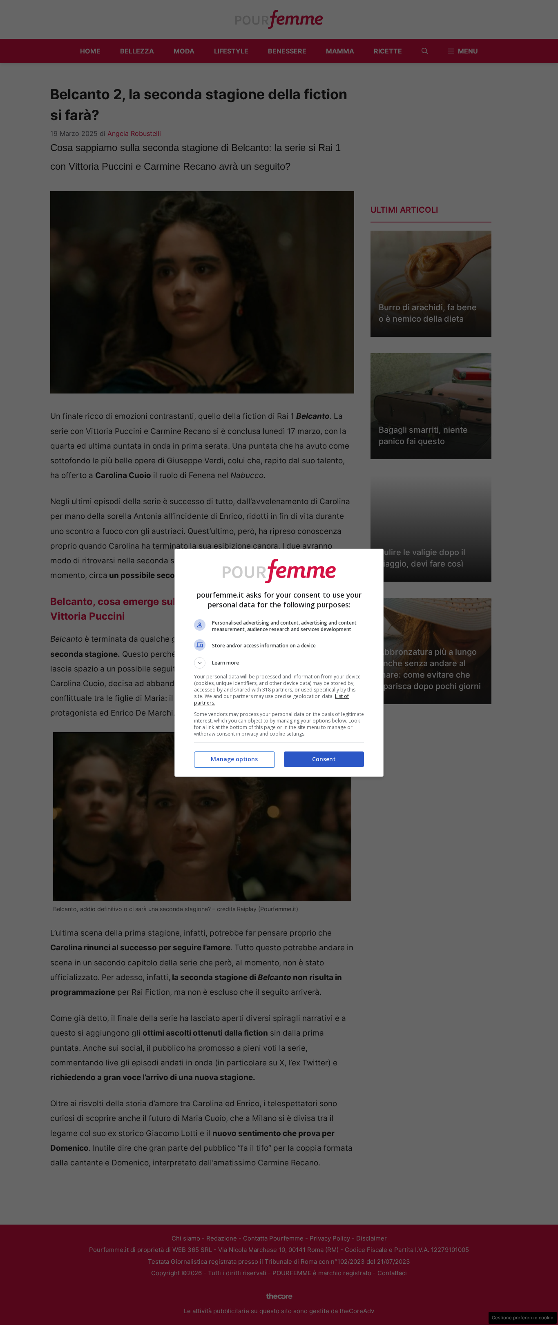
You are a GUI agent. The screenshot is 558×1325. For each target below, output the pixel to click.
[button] (279, 663)
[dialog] (279, 663)
